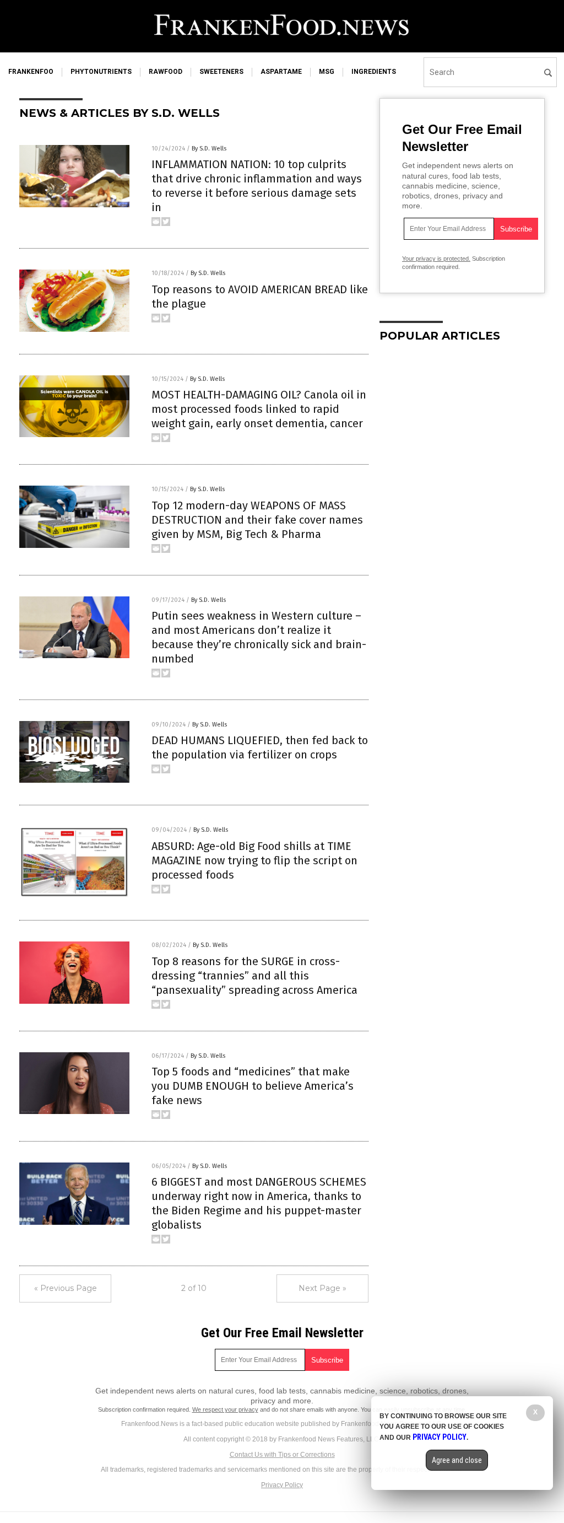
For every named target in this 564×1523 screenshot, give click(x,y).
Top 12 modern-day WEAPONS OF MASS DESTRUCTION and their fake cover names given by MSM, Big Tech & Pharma (257, 520)
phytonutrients (101, 72)
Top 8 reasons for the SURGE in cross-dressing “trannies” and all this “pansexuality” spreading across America (254, 976)
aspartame (281, 72)
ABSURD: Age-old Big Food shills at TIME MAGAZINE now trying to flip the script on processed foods (254, 860)
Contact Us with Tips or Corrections (282, 1455)
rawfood (165, 72)
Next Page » (322, 1288)
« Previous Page (65, 1288)
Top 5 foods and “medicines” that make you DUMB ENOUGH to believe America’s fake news (252, 1086)
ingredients (373, 72)
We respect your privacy (225, 1409)
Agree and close (457, 1460)
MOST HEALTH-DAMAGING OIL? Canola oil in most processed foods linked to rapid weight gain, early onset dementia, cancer (258, 409)
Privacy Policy (282, 1485)
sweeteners (221, 72)
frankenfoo (30, 72)
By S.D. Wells (209, 148)
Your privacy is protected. (436, 258)
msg (326, 72)
